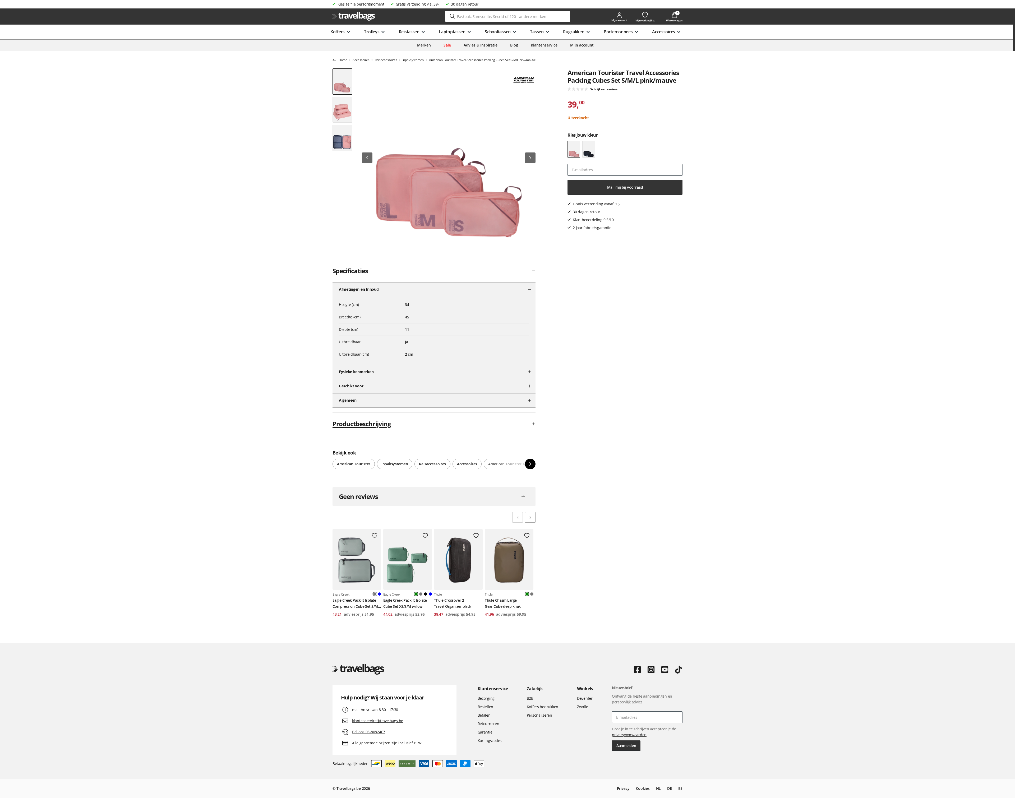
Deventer (585, 698)
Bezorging (486, 698)
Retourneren (488, 723)
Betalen (484, 715)
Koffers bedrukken (542, 706)
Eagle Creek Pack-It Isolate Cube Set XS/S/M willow (405, 603)
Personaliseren (539, 715)
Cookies (643, 788)
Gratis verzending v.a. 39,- (418, 4)
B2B (530, 698)
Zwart (425, 594)
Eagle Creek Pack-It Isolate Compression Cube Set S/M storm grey (355, 603)
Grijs (420, 594)
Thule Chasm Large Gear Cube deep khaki (503, 603)
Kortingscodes (490, 740)
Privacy (623, 788)
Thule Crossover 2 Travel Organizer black (452, 603)
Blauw (379, 594)
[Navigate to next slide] (530, 517)
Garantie (485, 732)
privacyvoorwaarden (629, 734)
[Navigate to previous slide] (517, 517)
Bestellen (485, 706)
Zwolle (582, 706)
